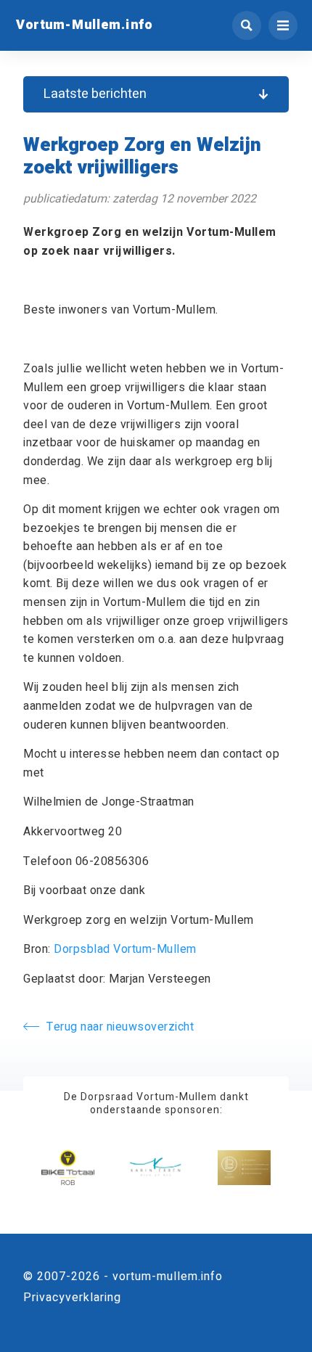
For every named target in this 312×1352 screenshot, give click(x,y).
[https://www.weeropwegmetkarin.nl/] (155, 1168)
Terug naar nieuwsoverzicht (120, 1027)
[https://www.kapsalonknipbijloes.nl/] (244, 1168)
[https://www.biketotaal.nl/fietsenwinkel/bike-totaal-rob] (67, 1168)
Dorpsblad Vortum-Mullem (125, 949)
